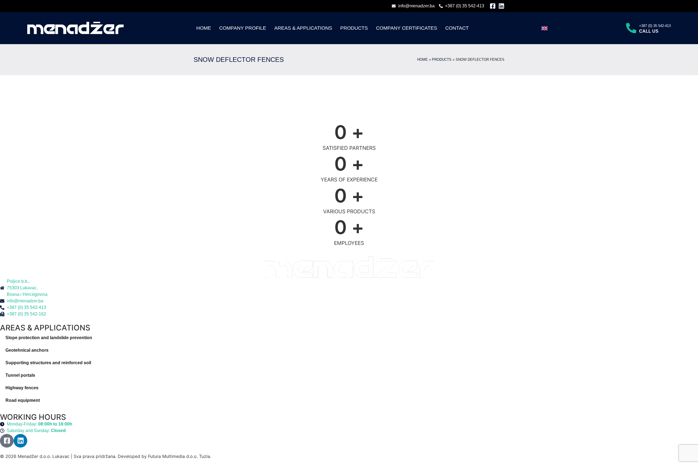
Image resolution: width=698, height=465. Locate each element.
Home (203, 28)
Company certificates (406, 28)
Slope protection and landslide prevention (48, 337)
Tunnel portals (20, 375)
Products (354, 28)
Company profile (242, 28)
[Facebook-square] (493, 6)
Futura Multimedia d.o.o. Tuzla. (179, 456)
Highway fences (21, 387)
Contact (457, 28)
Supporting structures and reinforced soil (48, 362)
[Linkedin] (501, 6)
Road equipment (22, 400)
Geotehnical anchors (27, 350)
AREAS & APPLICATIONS (303, 28)
